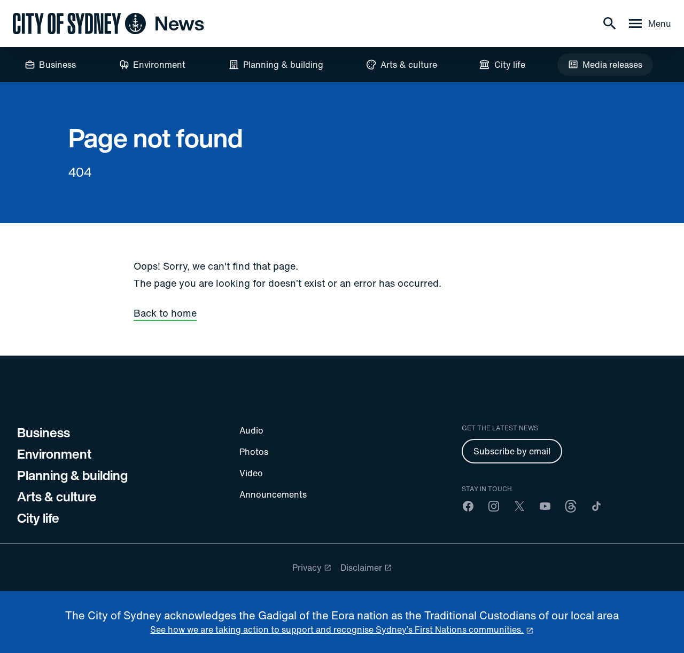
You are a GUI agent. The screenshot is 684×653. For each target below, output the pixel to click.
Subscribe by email (511, 451)
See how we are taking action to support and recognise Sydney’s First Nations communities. (337, 629)
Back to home (165, 313)
